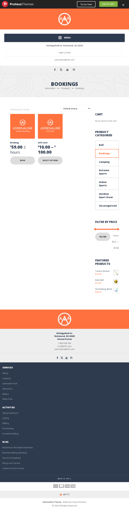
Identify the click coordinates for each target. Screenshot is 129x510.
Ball (101, 144)
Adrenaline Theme (52, 502)
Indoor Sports (103, 184)
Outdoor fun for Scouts (13, 468)
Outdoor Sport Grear (106, 195)
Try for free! (86, 4)
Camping (104, 161)
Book (22, 160)
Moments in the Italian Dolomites (17, 447)
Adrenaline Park (9, 383)
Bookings (104, 153)
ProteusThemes (18, 4)
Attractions (7, 388)
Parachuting (8, 428)
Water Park (7, 399)
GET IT (66, 494)
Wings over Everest (11, 463)
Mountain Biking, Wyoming (14, 452)
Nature (5, 394)
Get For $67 (108, 4)
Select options (50, 160)
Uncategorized (108, 205)
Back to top (64, 479)
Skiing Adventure (10, 413)
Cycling (5, 418)
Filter (102, 236)
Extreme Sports (104, 172)
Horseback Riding (10, 433)
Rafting (5, 423)
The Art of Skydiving (11, 458)
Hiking (5, 373)
